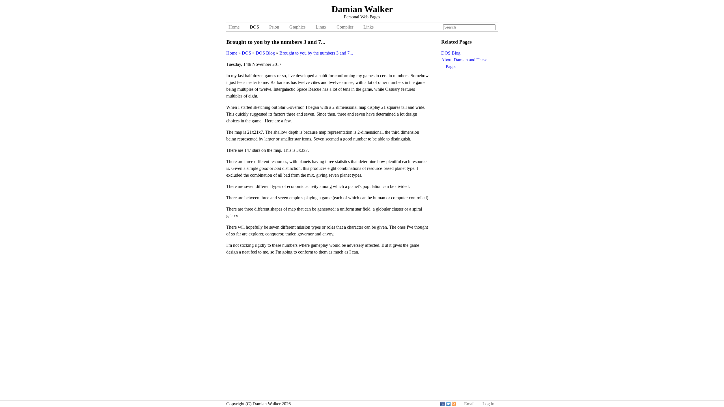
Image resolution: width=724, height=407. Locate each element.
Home (234, 27)
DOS (254, 27)
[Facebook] (442, 403)
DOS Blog (450, 53)
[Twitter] (448, 403)
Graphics (297, 27)
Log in (488, 403)
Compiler (345, 27)
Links (368, 27)
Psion (274, 27)
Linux (321, 27)
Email (469, 403)
